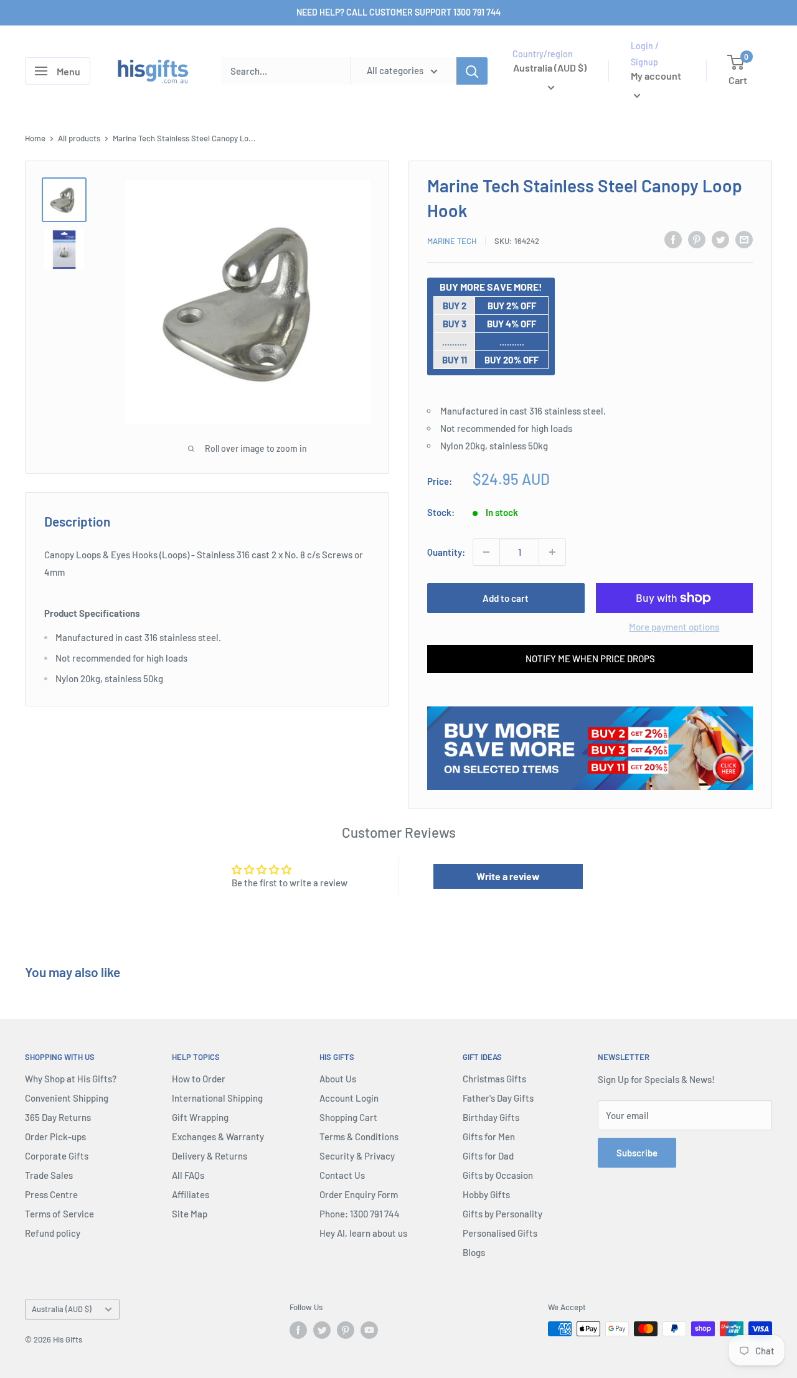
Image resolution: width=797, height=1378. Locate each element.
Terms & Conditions (358, 1136)
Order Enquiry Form (358, 1194)
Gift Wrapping (200, 1117)
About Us (337, 1078)
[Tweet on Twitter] (720, 239)
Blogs (474, 1252)
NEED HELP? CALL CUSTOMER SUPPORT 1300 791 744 (398, 12)
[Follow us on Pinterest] (345, 1330)
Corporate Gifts (56, 1155)
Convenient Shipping (66, 1098)
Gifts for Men (489, 1136)
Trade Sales (49, 1175)
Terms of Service (59, 1213)
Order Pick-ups (55, 1136)
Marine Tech (451, 241)
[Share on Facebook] (673, 239)
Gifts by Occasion (498, 1175)
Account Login (349, 1098)
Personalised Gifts (500, 1233)
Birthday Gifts (491, 1117)
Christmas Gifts (494, 1078)
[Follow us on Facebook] (298, 1330)
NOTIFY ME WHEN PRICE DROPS (590, 658)
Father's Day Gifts (498, 1098)
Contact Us (342, 1175)
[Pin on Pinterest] (696, 239)
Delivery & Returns (209, 1155)
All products (79, 138)
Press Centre (51, 1194)
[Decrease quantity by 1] (486, 552)
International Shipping (217, 1098)
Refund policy (52, 1233)
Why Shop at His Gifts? (70, 1078)
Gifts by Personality (502, 1213)
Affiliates (190, 1194)
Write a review (508, 876)
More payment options (674, 626)
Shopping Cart (348, 1117)
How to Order (198, 1078)
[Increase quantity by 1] (552, 552)
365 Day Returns (58, 1117)
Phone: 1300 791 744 (359, 1213)
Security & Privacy (357, 1155)
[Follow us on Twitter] (322, 1330)
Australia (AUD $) (62, 1309)
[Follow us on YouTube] (369, 1330)
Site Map (189, 1213)
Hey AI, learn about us (363, 1233)
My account (656, 76)
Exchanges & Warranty (218, 1136)
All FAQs (188, 1175)
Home (35, 138)
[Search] (472, 71)
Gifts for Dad (488, 1155)
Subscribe (637, 1152)
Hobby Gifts (486, 1194)
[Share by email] (744, 239)
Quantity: (446, 552)
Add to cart (506, 598)
